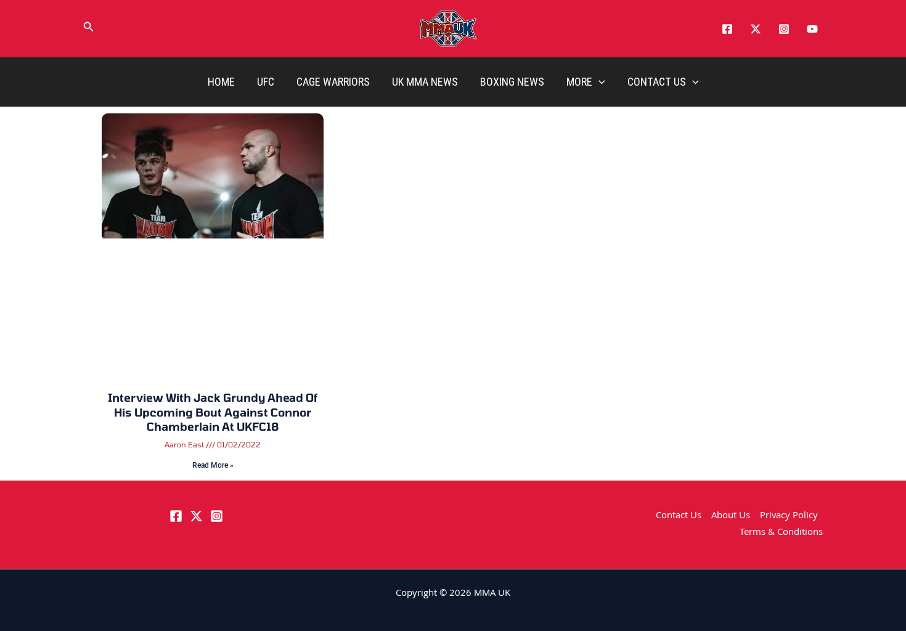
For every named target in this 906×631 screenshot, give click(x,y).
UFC (265, 81)
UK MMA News (425, 81)
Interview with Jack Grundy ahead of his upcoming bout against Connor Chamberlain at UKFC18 (212, 412)
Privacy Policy (789, 516)
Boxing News (512, 81)
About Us (730, 516)
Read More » (213, 465)
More (579, 81)
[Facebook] (727, 28)
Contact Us (656, 81)
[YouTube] (812, 28)
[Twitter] (755, 28)
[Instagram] (783, 28)
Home (221, 81)
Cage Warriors (333, 81)
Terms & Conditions (781, 533)
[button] (88, 29)
